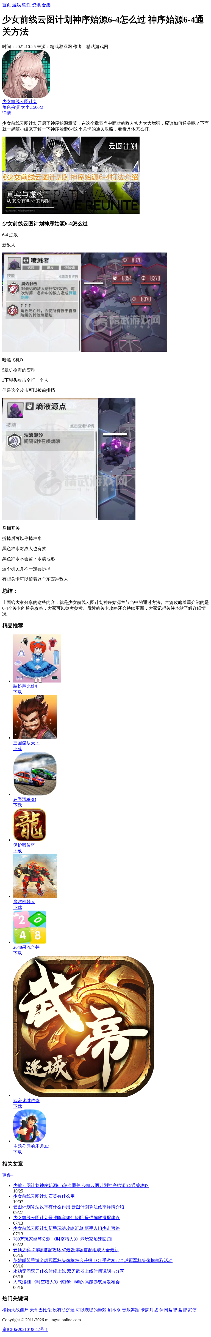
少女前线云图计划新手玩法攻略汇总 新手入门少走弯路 (66, 1228)
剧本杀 (114, 1310)
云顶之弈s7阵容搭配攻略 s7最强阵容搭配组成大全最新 (66, 1249)
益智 (182, 1310)
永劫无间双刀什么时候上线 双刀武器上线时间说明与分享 (68, 1271)
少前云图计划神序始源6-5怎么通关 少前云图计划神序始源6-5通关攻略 (81, 1185)
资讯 (36, 4)
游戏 (16, 4)
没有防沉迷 (64, 1310)
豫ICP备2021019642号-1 (25, 1329)
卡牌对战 (149, 1310)
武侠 (192, 1310)
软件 (26, 4)
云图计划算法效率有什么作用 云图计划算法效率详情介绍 (68, 1207)
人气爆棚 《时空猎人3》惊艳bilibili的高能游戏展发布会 (66, 1282)
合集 (46, 4)
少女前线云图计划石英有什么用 (44, 1196)
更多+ (7, 1175)
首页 (6, 4)
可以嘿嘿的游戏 (91, 1310)
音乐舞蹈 (131, 1310)
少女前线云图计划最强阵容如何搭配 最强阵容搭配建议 (66, 1217)
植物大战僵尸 (15, 1310)
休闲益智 (168, 1310)
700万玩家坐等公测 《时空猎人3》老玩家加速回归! (62, 1239)
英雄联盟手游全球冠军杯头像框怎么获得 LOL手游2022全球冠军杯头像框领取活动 (93, 1260)
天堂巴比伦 (41, 1310)
